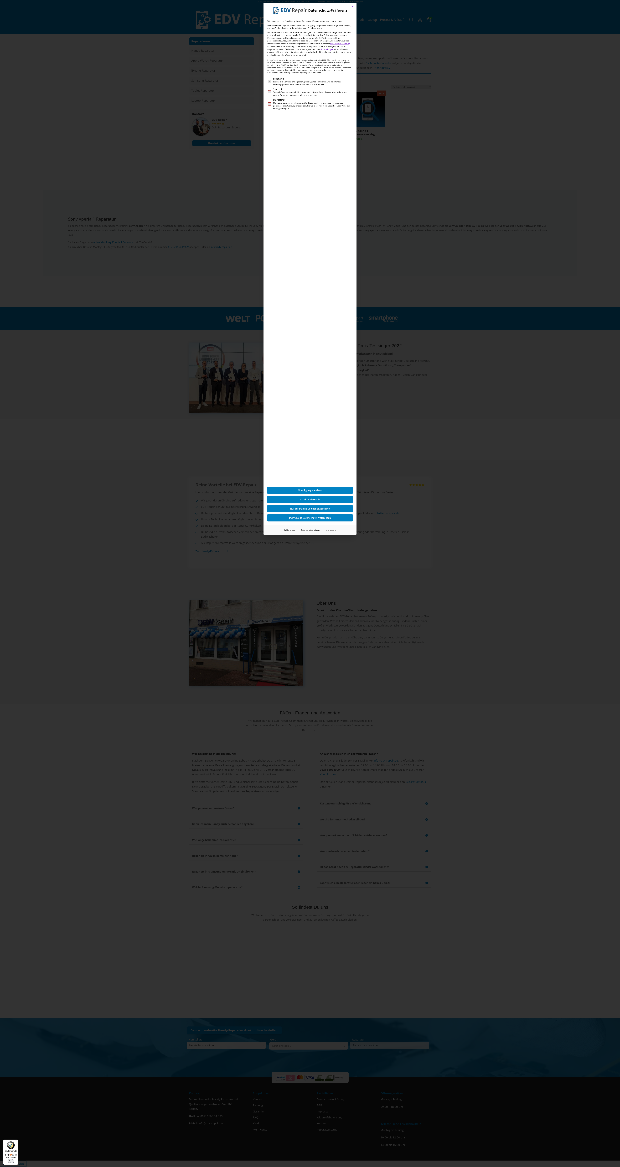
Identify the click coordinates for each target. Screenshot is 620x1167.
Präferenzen (289, 530)
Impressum (331, 530)
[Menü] (16, 1141)
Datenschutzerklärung (340, 43)
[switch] (11, 1161)
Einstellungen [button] (327, 49)
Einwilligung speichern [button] (310, 490)
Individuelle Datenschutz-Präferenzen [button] (310, 517)
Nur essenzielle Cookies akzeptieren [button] (310, 508)
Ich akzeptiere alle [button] (310, 499)
